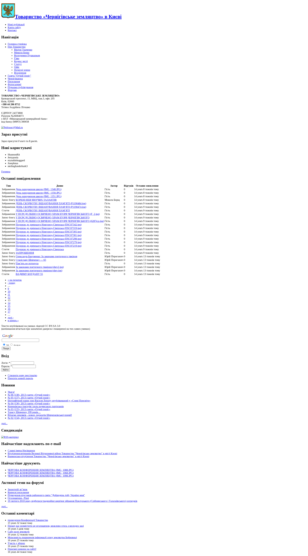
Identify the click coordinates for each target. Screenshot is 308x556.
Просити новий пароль (20, 378)
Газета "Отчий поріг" (19, 75)
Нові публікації (16, 24)
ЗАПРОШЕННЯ (25, 253)
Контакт (12, 30)
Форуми (12, 90)
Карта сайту (14, 27)
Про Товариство (17, 46)
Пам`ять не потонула (27, 263)
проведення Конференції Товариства (28, 520)
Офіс (16, 67)
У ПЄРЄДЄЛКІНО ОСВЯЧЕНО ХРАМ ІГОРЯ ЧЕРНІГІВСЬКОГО (53, 217)
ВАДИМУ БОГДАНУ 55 (29, 274)
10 (9, 291)
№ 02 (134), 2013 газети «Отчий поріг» (29, 418)
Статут (18, 64)
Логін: (5, 363)
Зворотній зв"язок (17, 489)
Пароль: (6, 366)
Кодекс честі (21, 61)
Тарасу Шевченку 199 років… (24, 412)
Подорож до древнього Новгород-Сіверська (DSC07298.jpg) (48, 238)
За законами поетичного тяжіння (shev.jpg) (39, 270)
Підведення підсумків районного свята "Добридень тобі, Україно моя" (46, 495)
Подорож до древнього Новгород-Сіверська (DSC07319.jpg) (48, 228)
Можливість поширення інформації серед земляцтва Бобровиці (42, 537)
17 (9, 311)
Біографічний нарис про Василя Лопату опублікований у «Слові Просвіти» (49, 400)
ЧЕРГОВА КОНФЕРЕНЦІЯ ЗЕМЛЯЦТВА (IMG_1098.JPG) (41, 475)
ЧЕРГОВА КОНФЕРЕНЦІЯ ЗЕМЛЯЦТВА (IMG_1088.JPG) (41, 470)
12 (9, 297)
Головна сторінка (17, 44)
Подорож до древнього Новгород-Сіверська (40, 249)
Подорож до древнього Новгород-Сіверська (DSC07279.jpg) (48, 242)
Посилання (14, 81)
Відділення (20, 72)
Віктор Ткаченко (23, 49)
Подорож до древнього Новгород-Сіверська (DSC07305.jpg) (48, 231)
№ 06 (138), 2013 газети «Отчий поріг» (29, 394)
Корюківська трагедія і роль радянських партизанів (36, 406)
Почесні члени (22, 70)
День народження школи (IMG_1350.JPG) (38, 192)
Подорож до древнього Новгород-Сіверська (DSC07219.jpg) (48, 245)
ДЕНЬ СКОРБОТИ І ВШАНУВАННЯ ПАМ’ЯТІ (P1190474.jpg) (51, 207)
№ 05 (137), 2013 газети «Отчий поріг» (29, 397)
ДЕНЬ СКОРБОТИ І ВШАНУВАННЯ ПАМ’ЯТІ (43, 210)
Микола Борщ (21, 52)
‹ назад (11, 283)
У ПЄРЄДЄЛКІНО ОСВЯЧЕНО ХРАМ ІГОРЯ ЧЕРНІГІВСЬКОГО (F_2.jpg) (58, 214)
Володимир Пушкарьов (27, 55)
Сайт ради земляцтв (19, 531)
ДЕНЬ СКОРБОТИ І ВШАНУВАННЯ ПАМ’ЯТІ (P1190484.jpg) (51, 203)
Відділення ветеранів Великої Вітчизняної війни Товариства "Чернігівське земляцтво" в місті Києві (62, 453)
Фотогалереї (14, 84)
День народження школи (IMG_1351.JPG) (38, 196)
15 (9, 306)
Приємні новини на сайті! (22, 549)
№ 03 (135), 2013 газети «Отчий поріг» (29, 409)
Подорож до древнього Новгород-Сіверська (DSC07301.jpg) (48, 235)
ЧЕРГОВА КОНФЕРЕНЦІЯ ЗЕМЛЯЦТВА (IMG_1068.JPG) (41, 473)
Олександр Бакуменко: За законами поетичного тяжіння (46, 256)
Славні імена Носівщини (21, 450)
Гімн (16, 58)
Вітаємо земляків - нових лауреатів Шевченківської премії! (40, 415)
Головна (5, 171)
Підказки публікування (20, 87)
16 (9, 309)
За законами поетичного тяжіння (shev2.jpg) (40, 267)
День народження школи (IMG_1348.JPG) (38, 189)
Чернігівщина (15, 78)
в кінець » (13, 320)
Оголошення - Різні (18, 498)
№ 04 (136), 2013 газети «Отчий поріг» (29, 403)
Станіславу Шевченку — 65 (31, 260)
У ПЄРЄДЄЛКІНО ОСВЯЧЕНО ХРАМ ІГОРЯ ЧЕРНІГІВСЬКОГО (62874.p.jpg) (60, 221)
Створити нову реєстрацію (22, 375)
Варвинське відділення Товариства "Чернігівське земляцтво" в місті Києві (48, 456)
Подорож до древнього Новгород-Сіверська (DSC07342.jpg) (48, 224)
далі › (10, 317)
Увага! (11, 392)
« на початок (15, 280)
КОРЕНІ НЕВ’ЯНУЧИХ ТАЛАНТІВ (36, 200)
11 (9, 294)
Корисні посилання (18, 492)
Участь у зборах (16, 543)
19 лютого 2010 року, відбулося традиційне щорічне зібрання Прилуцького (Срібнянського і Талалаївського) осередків (72, 501)
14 (9, 303)
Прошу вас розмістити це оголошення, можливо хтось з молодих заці (46, 526)
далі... (4, 423)
